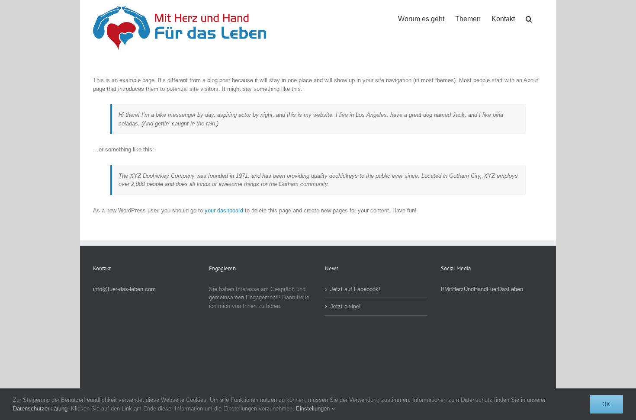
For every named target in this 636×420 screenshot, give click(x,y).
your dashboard (224, 210)
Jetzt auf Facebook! (355, 289)
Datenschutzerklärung (40, 408)
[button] (529, 18)
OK (606, 404)
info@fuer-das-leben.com (124, 289)
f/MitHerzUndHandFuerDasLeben (482, 289)
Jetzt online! (345, 306)
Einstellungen (313, 408)
